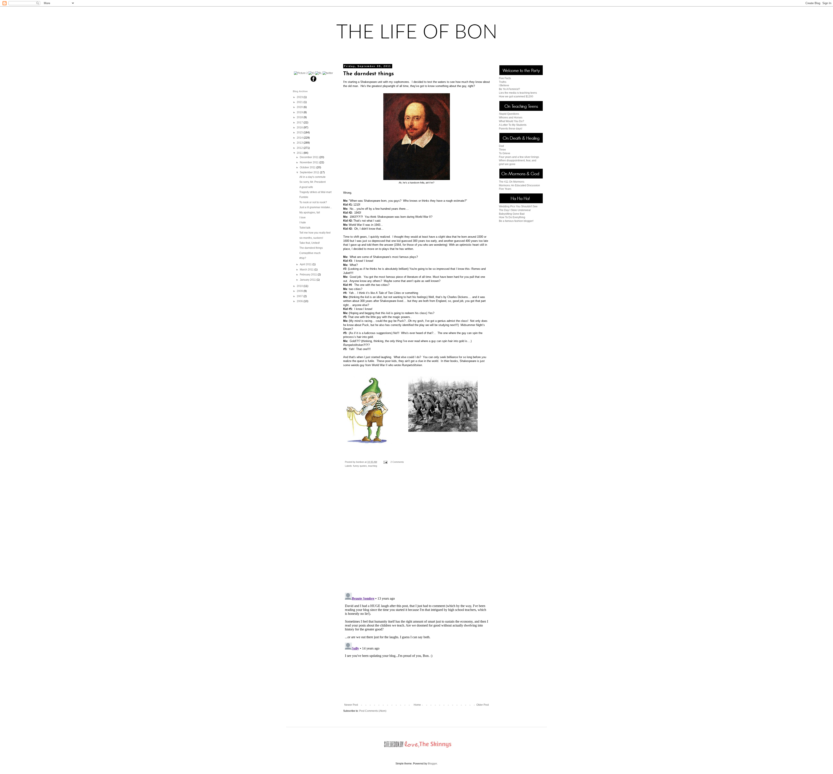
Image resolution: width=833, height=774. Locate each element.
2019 (300, 112)
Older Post (482, 704)
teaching (372, 466)
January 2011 (308, 279)
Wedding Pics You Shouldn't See (518, 206)
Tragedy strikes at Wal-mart (315, 192)
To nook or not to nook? (313, 202)
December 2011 (309, 157)
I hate (302, 222)
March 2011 (307, 269)
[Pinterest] (301, 73)
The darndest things (311, 247)
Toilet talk (304, 227)
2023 (300, 97)
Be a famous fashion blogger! (516, 221)
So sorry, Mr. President (312, 181)
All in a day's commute (312, 176)
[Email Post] (385, 462)
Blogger (432, 763)
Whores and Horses (510, 117)
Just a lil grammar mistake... (315, 207)
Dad (501, 145)
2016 (300, 127)
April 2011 (306, 264)
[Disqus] (416, 533)
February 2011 (309, 274)
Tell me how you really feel (315, 232)
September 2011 (310, 172)
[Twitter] (328, 73)
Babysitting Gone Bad (512, 213)
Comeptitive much (310, 253)
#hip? (302, 258)
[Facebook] (313, 81)
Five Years (505, 188)
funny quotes (360, 466)
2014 (300, 137)
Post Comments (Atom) (372, 710)
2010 (300, 286)
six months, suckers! (311, 237)
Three (502, 149)
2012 (300, 147)
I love (302, 217)
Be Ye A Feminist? (509, 89)
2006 (300, 301)
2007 (300, 296)
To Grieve (504, 153)
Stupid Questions (509, 113)
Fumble (303, 197)
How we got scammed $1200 (516, 96)
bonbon (360, 462)
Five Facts (505, 78)
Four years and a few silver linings (519, 157)
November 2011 (309, 162)
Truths (502, 81)
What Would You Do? (511, 121)
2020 (300, 107)
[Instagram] (311, 73)
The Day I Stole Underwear (515, 210)
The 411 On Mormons (511, 181)
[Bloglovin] (318, 73)
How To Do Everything (512, 217)
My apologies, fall (309, 212)
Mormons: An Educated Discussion (519, 185)
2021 (300, 102)
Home (417, 704)
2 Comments (397, 462)
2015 (300, 132)
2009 (300, 291)
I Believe (504, 85)
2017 (300, 122)
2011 (300, 152)
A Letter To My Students (512, 124)
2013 (300, 142)
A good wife (306, 187)
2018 (300, 117)
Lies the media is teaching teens (518, 92)
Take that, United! (309, 242)
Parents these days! (510, 128)
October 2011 (308, 167)
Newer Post (351, 704)
